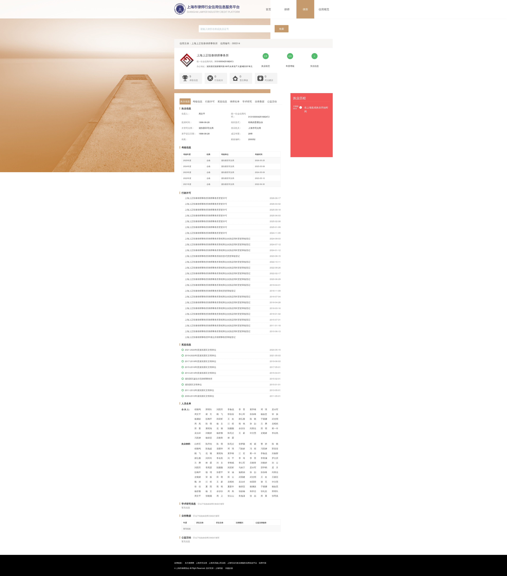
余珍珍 (242, 428)
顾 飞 (220, 414)
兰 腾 (264, 423)
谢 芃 (209, 414)
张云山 (231, 495)
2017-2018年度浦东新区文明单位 (200, 361)
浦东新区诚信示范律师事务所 (198, 378)
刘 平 (231, 458)
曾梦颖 (242, 443)
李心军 (242, 414)
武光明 (275, 418)
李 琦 (242, 458)
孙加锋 (253, 414)
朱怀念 (253, 491)
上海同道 (219, 568)
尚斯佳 (253, 428)
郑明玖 (209, 409)
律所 (305, 9)
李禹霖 (209, 467)
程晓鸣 (197, 409)
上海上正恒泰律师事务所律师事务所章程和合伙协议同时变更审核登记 (217, 238)
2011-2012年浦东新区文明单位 (199, 390)
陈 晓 (253, 418)
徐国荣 (253, 481)
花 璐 (220, 428)
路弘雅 (242, 418)
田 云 (231, 476)
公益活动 (272, 101)
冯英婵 (197, 437)
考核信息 (197, 101)
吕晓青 (220, 437)
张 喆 (253, 495)
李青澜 (264, 458)
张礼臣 (264, 491)
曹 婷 (264, 443)
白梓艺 (197, 443)
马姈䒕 (242, 467)
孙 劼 (253, 423)
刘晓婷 (209, 432)
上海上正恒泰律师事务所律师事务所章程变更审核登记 (210, 290)
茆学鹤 (264, 467)
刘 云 (275, 462)
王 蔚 (242, 432)
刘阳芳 (220, 409)
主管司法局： (188, 128)
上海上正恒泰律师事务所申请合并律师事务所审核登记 (210, 337)
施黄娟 (242, 472)
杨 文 (220, 423)
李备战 (231, 409)
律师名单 (235, 101)
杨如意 (264, 414)
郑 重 (197, 428)
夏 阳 (209, 486)
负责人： (186, 113)
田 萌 (264, 428)
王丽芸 (275, 476)
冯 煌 (253, 448)
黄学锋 (253, 409)
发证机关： (236, 128)
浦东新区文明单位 (193, 384)
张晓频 (209, 495)
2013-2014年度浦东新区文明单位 (200, 372)
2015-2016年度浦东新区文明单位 (200, 367)
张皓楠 (242, 491)
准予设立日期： (189, 133)
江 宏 (242, 453)
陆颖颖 (231, 428)
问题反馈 (229, 568)
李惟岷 (231, 462)
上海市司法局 (201, 562)
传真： (185, 139)
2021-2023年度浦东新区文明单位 (200, 349)
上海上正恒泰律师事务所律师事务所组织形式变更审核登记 (212, 255)
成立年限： (236, 133)
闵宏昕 (220, 418)
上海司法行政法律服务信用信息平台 (242, 562)
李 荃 (242, 409)
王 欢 (231, 418)
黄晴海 (209, 428)
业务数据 (259, 101)
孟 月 (275, 467)
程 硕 (253, 443)
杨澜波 (197, 418)
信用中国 (262, 562)
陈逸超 (209, 448)
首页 (268, 9)
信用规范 (324, 9)
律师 (287, 9)
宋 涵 (231, 472)
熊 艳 (242, 423)
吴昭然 (275, 423)
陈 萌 (209, 423)
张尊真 (275, 495)
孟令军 (275, 409)
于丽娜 (264, 418)
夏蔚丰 (231, 486)
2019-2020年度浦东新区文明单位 (200, 355)
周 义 (220, 495)
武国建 (242, 476)
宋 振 (275, 414)
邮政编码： (236, 139)
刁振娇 (242, 448)
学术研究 (247, 101)
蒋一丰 (275, 428)
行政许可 (210, 101)
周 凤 (197, 423)
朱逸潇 (242, 495)
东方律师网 (189, 562)
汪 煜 (231, 423)
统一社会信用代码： (238, 115)
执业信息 (185, 101)
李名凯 (275, 432)
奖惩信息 (222, 101)
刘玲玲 (209, 458)
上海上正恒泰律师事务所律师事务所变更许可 (206, 198)
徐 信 (197, 486)
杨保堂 (209, 437)
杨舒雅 (220, 432)
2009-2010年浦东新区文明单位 (199, 395)
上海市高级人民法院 (217, 562)
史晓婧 (264, 432)
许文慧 (253, 432)
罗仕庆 (275, 458)
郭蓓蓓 (231, 414)
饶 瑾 (209, 472)
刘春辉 (275, 453)
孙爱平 (220, 472)
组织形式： (236, 122)
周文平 (197, 414)
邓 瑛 (264, 409)
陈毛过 (231, 432)
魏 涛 (197, 481)
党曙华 (220, 448)
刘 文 (220, 462)
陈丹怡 (209, 443)
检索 (281, 28)
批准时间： (187, 122)
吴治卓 (197, 432)
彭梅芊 (209, 418)
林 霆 (231, 437)
